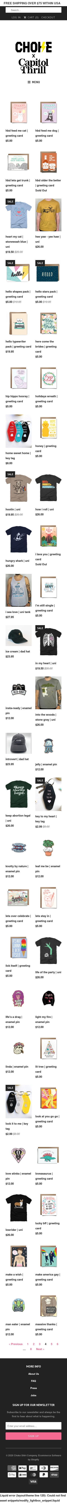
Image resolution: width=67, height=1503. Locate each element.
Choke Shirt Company (25, 1455)
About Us (33, 1374)
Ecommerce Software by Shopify (44, 1457)
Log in (16, 17)
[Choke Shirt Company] (33, 58)
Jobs (33, 1395)
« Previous (16, 1344)
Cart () (33, 17)
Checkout (48, 17)
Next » (40, 1349)
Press (33, 1388)
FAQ (33, 1381)
